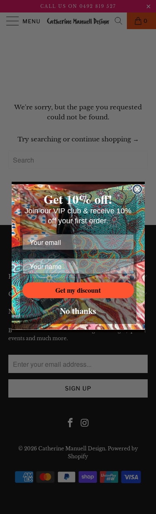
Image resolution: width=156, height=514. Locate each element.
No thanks (78, 311)
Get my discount (78, 290)
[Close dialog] (137, 189)
